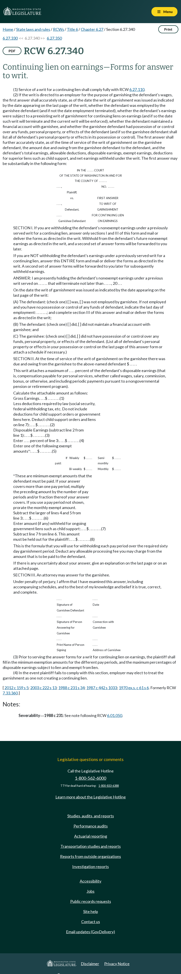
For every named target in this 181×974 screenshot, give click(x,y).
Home (8, 29)
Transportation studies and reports (90, 846)
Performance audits (91, 826)
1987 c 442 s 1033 (101, 687)
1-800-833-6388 (108, 785)
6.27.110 (136, 89)
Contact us (90, 921)
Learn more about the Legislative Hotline (90, 796)
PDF (12, 51)
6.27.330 (10, 38)
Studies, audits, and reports (90, 815)
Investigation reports (90, 866)
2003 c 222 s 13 (43, 687)
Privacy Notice (117, 963)
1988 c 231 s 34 (71, 687)
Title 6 (72, 29)
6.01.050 (114, 715)
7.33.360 (10, 693)
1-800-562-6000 (90, 778)
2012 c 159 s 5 (16, 687)
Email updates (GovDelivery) (90, 931)
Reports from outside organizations (90, 856)
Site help (90, 911)
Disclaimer (90, 963)
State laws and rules (33, 29)
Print (168, 29)
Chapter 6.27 (92, 29)
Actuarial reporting (90, 836)
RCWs (58, 29)
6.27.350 (54, 38)
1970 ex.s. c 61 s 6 (134, 687)
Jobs (90, 891)
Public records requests (90, 901)
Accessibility (90, 881)
